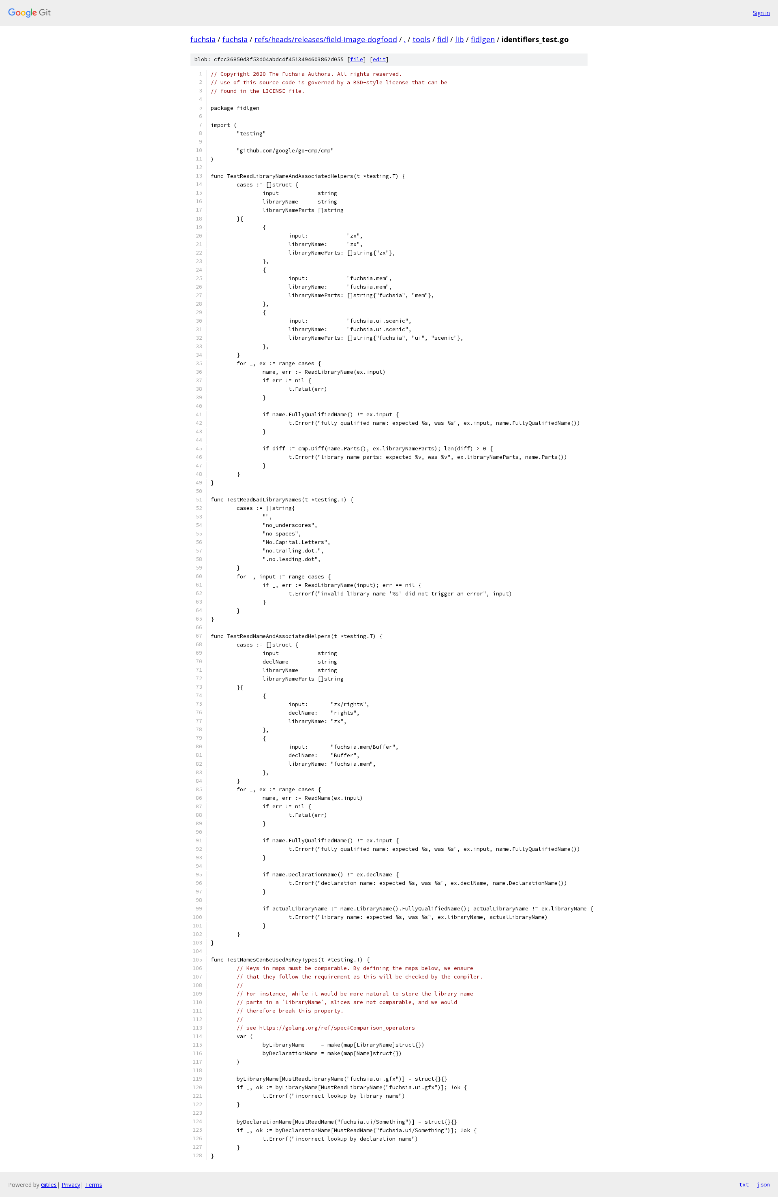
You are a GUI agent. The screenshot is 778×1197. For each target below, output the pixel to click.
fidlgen (483, 39)
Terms (93, 1184)
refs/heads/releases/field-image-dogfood (325, 39)
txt (744, 1184)
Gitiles (49, 1184)
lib (459, 39)
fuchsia (203, 39)
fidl (442, 39)
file (356, 59)
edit (379, 59)
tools (421, 39)
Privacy (71, 1184)
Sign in (761, 13)
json (763, 1184)
